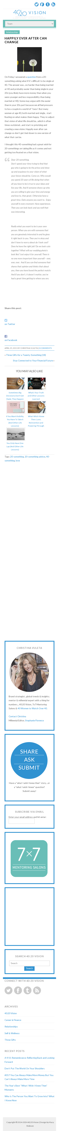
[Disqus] (30, 507)
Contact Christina (17, 716)
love (18, 460)
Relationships (12, 32)
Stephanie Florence (34, 720)
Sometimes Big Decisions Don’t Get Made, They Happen (15, 396)
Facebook (42, 4)
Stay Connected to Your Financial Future (33, 360)
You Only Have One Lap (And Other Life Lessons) (15, 446)
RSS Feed (53, 4)
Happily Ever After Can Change (26, 40)
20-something (17, 456)
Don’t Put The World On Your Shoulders (25, 1068)
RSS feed (37, 990)
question (31, 77)
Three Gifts (10, 1040)
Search (29, 968)
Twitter (37, 4)
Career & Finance (13, 1020)
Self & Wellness (12, 1033)
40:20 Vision (11, 1013)
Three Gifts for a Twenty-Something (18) (26, 355)
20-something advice (35, 456)
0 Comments (45, 348)
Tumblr (48, 4)
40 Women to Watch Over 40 (32, 708)
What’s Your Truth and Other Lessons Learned (36, 396)
